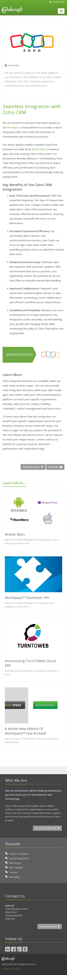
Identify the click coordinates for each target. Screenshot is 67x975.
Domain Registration (19, 858)
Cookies (5, 968)
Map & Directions (49, 926)
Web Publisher (16, 867)
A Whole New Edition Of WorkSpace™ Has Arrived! (25, 731)
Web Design (15, 863)
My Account (58, 2)
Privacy (16, 968)
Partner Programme (19, 853)
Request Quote (32, 466)
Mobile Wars (15, 534)
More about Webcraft (46, 828)
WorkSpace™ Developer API (27, 597)
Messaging (14, 877)
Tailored (13, 872)
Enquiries (54, 466)
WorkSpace (13, 127)
